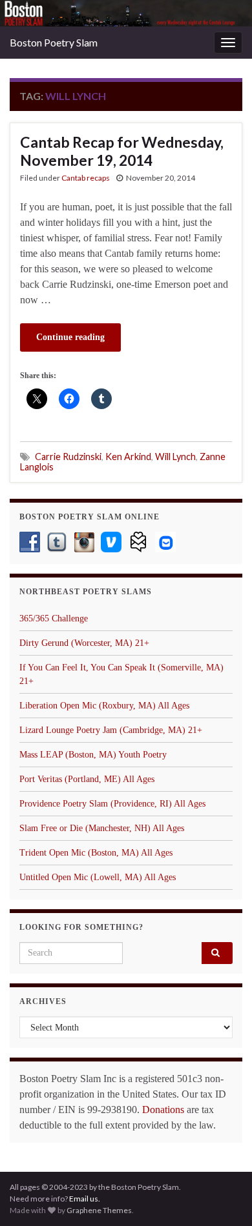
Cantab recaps (85, 178)
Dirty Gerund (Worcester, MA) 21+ (84, 643)
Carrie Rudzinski (68, 456)
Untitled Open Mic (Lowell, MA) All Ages (97, 877)
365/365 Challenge (53, 618)
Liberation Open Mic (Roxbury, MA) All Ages (104, 705)
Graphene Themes (99, 1210)
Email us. (84, 1198)
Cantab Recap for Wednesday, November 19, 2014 (122, 151)
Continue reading (70, 337)
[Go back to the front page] (126, 13)
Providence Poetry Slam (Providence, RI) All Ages (112, 804)
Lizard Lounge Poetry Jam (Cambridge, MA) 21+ (110, 730)
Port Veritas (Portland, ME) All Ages (86, 779)
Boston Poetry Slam (54, 42)
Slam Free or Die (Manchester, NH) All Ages (101, 828)
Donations (163, 1109)
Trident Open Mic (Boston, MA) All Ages (96, 853)
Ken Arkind (128, 456)
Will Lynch (175, 456)
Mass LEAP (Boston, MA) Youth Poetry (93, 754)
